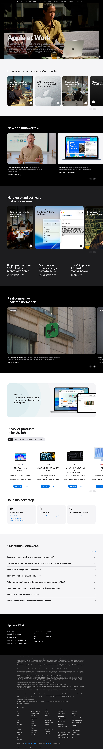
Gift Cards (19, 729)
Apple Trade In (47, 726)
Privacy (73, 718)
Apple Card (19, 736)
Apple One (33, 719)
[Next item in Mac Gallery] (94, 491)
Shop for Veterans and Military (64, 732)
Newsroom (74, 727)
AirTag (18, 726)
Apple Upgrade (47, 724)
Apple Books (33, 732)
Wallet (18, 734)
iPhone (18, 717)
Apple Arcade (33, 725)
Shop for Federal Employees (63, 737)
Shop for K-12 (61, 719)
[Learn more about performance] (20, 91)
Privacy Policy (41, 747)
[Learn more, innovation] (20, 227)
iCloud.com (33, 715)
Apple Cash (19, 739)
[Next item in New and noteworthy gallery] (94, 179)
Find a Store (47, 711)
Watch (18, 718)
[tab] (16, 439)
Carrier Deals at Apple (49, 729)
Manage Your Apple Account (36, 711)
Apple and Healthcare (62, 726)
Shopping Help (47, 733)
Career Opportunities (76, 730)
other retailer (36, 743)
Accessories (19, 727)
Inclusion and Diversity (76, 717)
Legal (61, 747)
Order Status (47, 731)
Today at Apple (47, 715)
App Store (33, 734)
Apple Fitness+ (34, 727)
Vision (18, 720)
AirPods (18, 722)
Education (74, 713)
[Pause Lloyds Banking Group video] (93, 352)
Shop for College (61, 721)
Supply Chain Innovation (76, 722)
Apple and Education (62, 718)
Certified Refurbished (49, 722)
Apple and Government (62, 730)
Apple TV (32, 721)
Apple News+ (33, 728)
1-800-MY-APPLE (49, 743)
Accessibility (74, 711)
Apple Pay (19, 737)
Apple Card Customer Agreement (68, 661)
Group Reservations (48, 717)
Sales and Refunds (54, 747)
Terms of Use (47, 747)
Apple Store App (48, 720)
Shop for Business (61, 713)
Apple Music (33, 723)
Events (73, 736)
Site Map (64, 747)
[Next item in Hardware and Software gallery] (94, 252)
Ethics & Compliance (76, 734)
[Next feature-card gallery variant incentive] (94, 109)
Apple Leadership (75, 728)
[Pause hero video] (99, 56)
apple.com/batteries (69, 680)
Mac (18, 713)
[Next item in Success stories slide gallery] (94, 366)
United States (83, 747)
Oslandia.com (37, 701)
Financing (46, 727)
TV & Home (19, 724)
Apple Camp (47, 718)
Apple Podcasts (34, 730)
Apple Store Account (35, 713)
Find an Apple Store (28, 743)
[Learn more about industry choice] (75, 91)
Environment (74, 715)
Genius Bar (47, 713)
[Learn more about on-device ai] (48, 91)
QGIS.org (20, 701)
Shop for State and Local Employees (63, 735)
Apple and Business (62, 711)
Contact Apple (75, 737)
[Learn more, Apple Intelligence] (59, 227)
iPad (18, 715)
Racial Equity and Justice (77, 720)
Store (18, 711)
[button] (82, 1)
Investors (74, 732)
